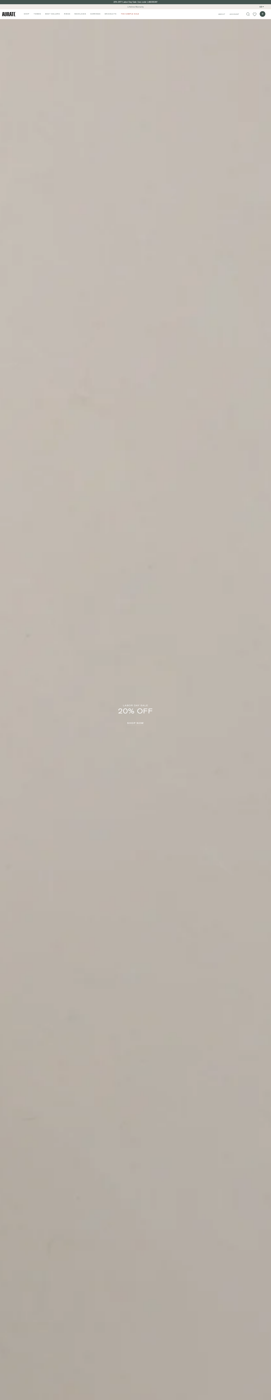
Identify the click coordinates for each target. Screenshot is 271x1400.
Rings (67, 14)
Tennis (37, 14)
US (260, 6)
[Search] (248, 14)
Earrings (95, 14)
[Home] (9, 14)
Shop (26, 14)
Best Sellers (52, 14)
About (221, 14)
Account (234, 14)
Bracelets (110, 14)
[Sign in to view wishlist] (254, 14)
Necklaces (80, 14)
